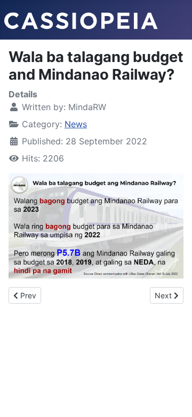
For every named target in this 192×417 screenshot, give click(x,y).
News (76, 124)
